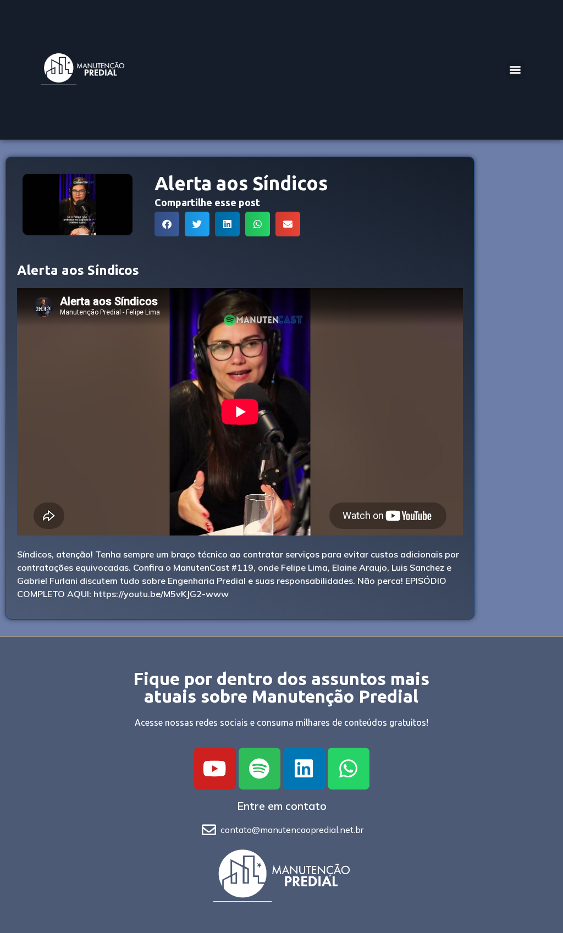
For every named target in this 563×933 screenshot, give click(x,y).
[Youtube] (215, 769)
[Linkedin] (304, 769)
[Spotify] (259, 769)
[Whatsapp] (348, 769)
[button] (515, 69)
